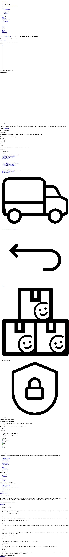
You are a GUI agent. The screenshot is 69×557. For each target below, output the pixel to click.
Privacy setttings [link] (4, 488)
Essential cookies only (7, 502)
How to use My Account (6, 458)
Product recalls (4, 476)
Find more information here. (4, 424)
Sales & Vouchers (5, 462)
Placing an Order (4, 459)
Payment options (6, 11)
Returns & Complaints (5, 461)
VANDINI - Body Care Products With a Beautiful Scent (10, 155)
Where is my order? (7, 9)
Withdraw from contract (3, 493)
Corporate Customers (5, 464)
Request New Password (5, 469)
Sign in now (4, 18)
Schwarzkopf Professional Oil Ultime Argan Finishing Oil (10, 163)
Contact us (5, 12)
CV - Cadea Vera (5, 36)
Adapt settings (13, 502)
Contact (3, 480)
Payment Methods (5, 460)
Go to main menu (4, 1)
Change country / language (9, 482)
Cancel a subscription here (6, 489)
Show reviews (3, 149)
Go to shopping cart (5, 2)
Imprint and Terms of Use (6, 485)
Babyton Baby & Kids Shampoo (7, 169)
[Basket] (35, 24)
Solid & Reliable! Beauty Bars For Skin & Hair (9, 156)
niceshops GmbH (7, 483)
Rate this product (3, 132)
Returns (5, 10)
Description (3, 123)
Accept (2, 502)
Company (3, 491)
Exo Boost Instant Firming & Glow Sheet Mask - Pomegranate (11, 170)
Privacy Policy (4, 486)
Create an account (5, 21)
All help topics (6, 13)
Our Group (4, 479)
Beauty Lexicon (4, 475)
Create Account (4, 468)
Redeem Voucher (4, 470)
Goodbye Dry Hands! (5, 158)
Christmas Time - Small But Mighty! (7, 157)
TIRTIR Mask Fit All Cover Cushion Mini (8, 171)
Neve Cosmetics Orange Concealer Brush (8, 162)
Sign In (3, 467)
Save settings (3, 555)
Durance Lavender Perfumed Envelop (8, 164)
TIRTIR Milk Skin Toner (6, 172)
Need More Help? (5, 463)
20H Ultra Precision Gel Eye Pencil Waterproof (9, 165)
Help (3, 8)
